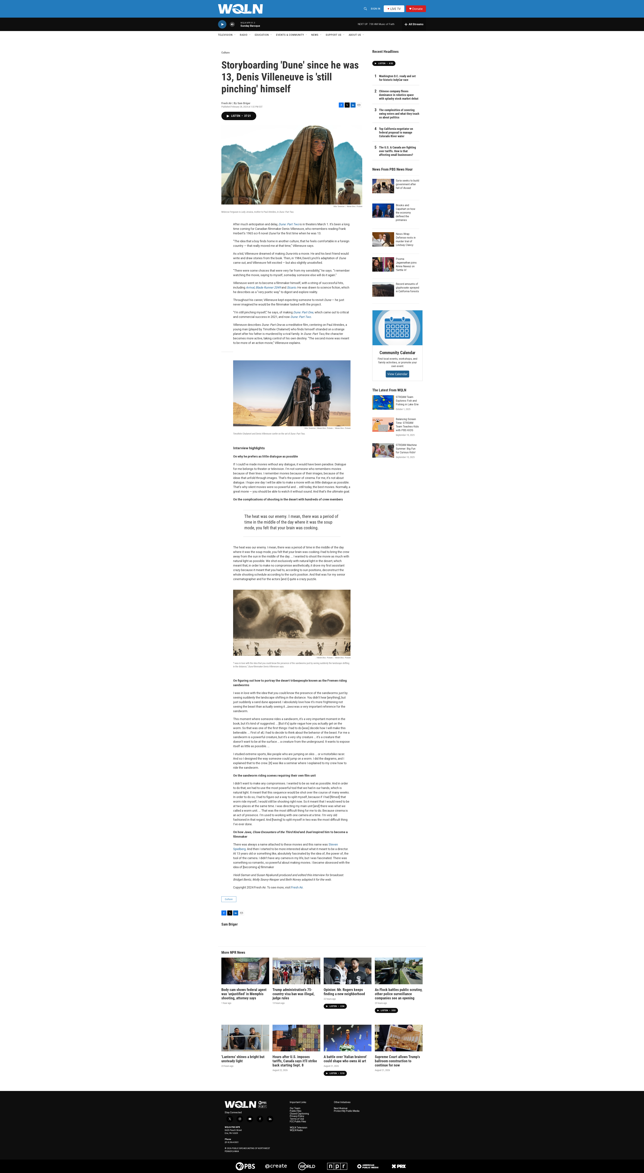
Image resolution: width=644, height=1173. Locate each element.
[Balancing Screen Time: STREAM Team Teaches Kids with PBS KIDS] (383, 424)
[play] (222, 24)
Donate (417, 9)
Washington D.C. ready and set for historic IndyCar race (397, 78)
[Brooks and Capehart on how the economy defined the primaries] (383, 210)
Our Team (295, 1108)
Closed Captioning (299, 1113)
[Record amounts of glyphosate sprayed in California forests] (383, 289)
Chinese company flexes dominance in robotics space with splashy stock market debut (398, 94)
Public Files (295, 1111)
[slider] (237, 24)
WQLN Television (298, 1127)
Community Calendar (397, 352)
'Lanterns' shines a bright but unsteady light (242, 1059)
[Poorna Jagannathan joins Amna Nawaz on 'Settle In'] (383, 264)
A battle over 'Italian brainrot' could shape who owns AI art (345, 1059)
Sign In (375, 8)
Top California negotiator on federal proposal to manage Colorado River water (396, 132)
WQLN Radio (296, 1130)
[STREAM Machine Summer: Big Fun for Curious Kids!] (383, 450)
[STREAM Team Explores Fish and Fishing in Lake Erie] (383, 402)
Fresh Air (297, 887)
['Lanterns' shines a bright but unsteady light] (245, 1038)
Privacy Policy (297, 1116)
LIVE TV (395, 9)
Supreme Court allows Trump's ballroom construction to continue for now (397, 1061)
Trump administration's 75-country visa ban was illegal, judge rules (293, 994)
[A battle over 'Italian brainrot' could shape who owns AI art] (347, 1038)
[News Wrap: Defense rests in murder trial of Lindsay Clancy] (383, 239)
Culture (225, 52)
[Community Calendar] (397, 327)
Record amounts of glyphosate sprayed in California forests (407, 287)
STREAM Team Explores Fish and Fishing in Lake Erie (407, 400)
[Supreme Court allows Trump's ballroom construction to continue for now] (399, 1038)
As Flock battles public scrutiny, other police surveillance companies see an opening (398, 994)
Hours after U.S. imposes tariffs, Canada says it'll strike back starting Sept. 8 (295, 1061)
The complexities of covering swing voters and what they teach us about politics (399, 113)
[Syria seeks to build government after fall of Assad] (383, 186)
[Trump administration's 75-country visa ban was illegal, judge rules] (296, 971)
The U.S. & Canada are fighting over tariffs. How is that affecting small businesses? (397, 151)
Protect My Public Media (346, 1111)
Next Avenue (340, 1108)
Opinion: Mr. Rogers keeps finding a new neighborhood (344, 992)
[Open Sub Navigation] (235, 35)
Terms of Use (297, 1119)
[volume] (232, 24)
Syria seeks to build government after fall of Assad (407, 184)
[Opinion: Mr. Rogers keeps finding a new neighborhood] (347, 971)
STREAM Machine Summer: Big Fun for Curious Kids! (406, 448)
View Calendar (397, 374)
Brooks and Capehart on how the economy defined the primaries (405, 213)
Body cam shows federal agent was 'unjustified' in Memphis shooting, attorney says (243, 994)
